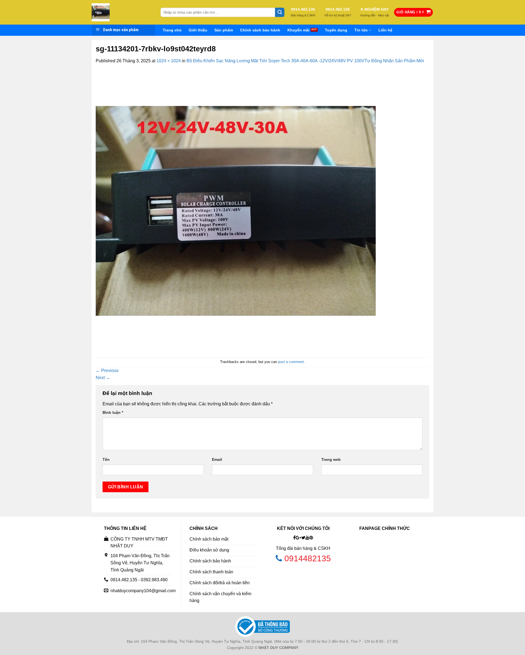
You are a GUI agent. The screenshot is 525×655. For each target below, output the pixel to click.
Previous (107, 370)
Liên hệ (385, 30)
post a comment (291, 362)
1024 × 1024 (168, 60)
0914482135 (307, 558)
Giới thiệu (198, 30)
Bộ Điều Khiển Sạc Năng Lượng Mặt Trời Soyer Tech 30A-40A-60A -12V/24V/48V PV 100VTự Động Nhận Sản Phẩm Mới (305, 60)
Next (103, 377)
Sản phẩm (223, 30)
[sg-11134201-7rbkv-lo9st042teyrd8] (236, 210)
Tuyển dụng (336, 30)
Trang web (331, 459)
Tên (106, 459)
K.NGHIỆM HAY (375, 9)
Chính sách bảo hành (260, 30)
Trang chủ (172, 30)
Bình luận (113, 412)
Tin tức (361, 30)
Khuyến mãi (298, 30)
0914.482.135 (303, 9)
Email (217, 459)
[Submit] (279, 12)
